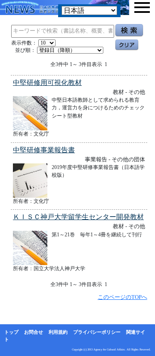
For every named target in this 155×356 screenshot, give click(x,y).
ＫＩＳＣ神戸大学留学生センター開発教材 (78, 216)
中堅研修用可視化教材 (47, 82)
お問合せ (33, 332)
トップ (11, 332)
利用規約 (58, 332)
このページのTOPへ (122, 297)
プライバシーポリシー (97, 332)
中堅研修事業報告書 (44, 150)
